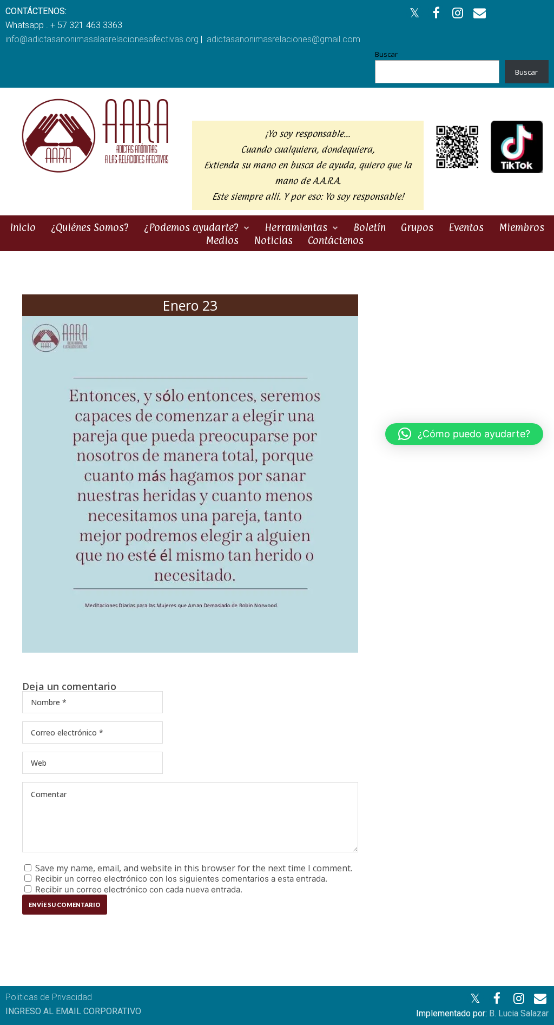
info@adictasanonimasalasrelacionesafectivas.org (102, 39)
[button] (464, 434)
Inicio (23, 227)
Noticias (273, 240)
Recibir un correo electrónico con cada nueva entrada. (138, 889)
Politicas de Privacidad (48, 997)
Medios (222, 240)
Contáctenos (336, 240)
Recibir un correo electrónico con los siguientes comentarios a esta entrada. (181, 878)
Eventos (466, 227)
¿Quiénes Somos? (90, 227)
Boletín (369, 227)
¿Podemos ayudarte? (191, 227)
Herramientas (296, 227)
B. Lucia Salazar (519, 1013)
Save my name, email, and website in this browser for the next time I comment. (193, 868)
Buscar (386, 54)
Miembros (521, 227)
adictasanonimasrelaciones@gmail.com (283, 39)
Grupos (417, 227)
